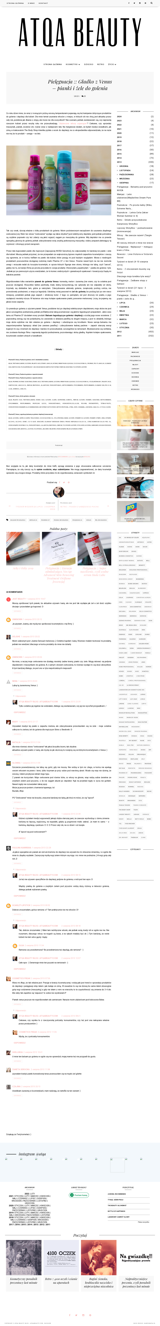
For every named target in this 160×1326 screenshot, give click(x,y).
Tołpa (136, 809)
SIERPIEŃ (41, 1198)
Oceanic (122, 754)
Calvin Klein (135, 593)
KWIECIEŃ (44, 1196)
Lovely (121, 708)
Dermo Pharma (125, 620)
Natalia (16, 742)
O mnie (31, 3)
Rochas (140, 786)
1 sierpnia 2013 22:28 (41, 848)
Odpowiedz (17, 611)
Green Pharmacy (144, 648)
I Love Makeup (136, 653)
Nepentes (122, 749)
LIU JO (121, 685)
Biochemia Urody (126, 579)
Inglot (121, 657)
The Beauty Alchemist (117, 1205)
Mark (121, 717)
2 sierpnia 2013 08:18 (71, 926)
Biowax (122, 583)
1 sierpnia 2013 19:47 (35, 599)
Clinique (138, 602)
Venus (88, 520)
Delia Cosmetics (145, 611)
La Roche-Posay (133, 685)
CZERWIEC (23, 1198)
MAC (138, 708)
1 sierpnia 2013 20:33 (27, 681)
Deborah (148, 606)
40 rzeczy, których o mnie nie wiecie (135, 243)
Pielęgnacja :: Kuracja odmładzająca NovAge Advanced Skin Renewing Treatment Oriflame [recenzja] (59, 574)
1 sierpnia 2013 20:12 (32, 619)
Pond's (143, 777)
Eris (143, 630)
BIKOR (145, 546)
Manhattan (142, 713)
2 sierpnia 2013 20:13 (30, 1086)
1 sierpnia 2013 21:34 (30, 742)
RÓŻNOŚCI (135, 389)
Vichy (121, 819)
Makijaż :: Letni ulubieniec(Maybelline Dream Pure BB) (134, 197)
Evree (147, 634)
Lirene (121, 703)
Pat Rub (122, 768)
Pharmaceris (136, 773)
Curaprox (123, 606)
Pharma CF (45, 520)
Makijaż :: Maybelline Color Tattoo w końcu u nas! (135, 494)
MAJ (14, 1198)
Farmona (122, 639)
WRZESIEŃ (16, 1201)
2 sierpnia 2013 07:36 (40, 978)
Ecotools (122, 630)
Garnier (142, 639)
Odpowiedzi (20, 696)
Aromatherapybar (126, 542)
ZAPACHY (135, 369)
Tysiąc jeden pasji (115, 1200)
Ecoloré (143, 625)
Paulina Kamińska (21, 848)
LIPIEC (32, 1198)
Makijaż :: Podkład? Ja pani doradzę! (135, 422)
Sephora (142, 796)
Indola (147, 653)
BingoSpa (122, 574)
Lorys (144, 703)
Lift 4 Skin (123, 699)
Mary (15, 722)
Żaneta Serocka (21, 1069)
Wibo (149, 819)
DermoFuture (139, 620)
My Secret (133, 740)
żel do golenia (101, 520)
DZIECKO (135, 373)
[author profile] (59, 491)
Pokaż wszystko (143, 1222)
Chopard (129, 597)
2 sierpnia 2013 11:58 (40, 1069)
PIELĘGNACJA (135, 360)
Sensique (131, 796)
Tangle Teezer (124, 805)
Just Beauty (19, 599)
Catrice (146, 593)
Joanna (122, 662)
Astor (149, 542)
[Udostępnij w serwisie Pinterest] (69, 483)
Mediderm (136, 726)
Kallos (139, 666)
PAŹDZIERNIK (29, 1201)
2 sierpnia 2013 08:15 (71, 875)
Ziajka (132, 833)
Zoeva (141, 833)
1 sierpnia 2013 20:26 (32, 657)
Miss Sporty (123, 736)
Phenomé (148, 773)
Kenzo (121, 671)
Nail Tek (130, 745)
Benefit (142, 565)
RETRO (135, 385)
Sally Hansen (124, 791)
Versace (146, 814)
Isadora (131, 657)
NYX (149, 740)
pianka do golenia (61, 520)
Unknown (17, 619)
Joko (143, 662)
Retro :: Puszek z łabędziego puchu (79, 507)
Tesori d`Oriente (139, 805)
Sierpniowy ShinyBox (127, 224)
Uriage (136, 814)
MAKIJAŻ (135, 352)
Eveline (139, 634)
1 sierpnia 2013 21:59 (30, 763)
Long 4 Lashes (133, 703)
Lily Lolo (133, 699)
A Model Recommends (117, 1194)
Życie (111, 64)
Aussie (121, 546)
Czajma (16, 1086)
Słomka (16, 763)
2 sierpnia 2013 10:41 (33, 1052)
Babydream (123, 551)
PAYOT (121, 763)
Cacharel (122, 593)
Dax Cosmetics (135, 606)
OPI (150, 749)
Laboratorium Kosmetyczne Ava (131, 689)
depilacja (33, 520)
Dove (121, 625)
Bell (148, 560)
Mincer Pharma (141, 731)
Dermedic (122, 616)
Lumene (131, 708)
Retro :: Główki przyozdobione (132, 220)
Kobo (121, 676)
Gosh (132, 648)
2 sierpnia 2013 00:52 (40, 905)
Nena (15, 681)
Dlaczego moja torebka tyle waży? (134, 276)
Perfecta (131, 768)
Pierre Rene (132, 777)
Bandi (134, 551)
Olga (21, 945)
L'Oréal (122, 680)
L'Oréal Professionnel (137, 680)
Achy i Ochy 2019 (23, 568)
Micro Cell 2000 (125, 731)
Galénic (133, 639)
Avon (138, 546)
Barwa (139, 556)
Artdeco (140, 542)
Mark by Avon (132, 717)
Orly (143, 759)
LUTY (32, 1194)
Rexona (122, 786)
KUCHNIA (135, 377)
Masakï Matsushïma (127, 722)
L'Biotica (129, 676)
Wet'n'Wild (139, 819)
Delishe (16, 636)
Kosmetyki (72, 64)
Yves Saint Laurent (126, 828)
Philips (121, 777)
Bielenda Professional (139, 570)
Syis (140, 800)
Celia (121, 597)
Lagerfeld (123, 694)
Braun (132, 588)
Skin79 (121, 800)
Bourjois (122, 588)
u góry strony (66, 456)
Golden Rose (144, 643)
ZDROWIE (135, 381)
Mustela (122, 740)
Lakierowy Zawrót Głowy (119, 1217)
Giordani (132, 643)
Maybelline (123, 726)
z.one (143, 837)
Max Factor (142, 722)
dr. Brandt (123, 837)
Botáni (144, 583)
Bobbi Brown (133, 583)
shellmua (17, 1052)
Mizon (150, 736)
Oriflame (134, 759)
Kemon (148, 666)
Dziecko (88, 64)
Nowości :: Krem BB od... (135, 519)
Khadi (129, 671)
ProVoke (122, 782)
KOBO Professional (126, 666)
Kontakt (43, 3)
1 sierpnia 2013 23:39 (71, 701)
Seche (149, 791)
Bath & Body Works (126, 560)
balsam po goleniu (17, 520)
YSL (120, 823)
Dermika (133, 616)
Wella (129, 819)
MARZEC (35, 1196)
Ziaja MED (123, 833)
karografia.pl (149, 1323)
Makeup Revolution (127, 713)
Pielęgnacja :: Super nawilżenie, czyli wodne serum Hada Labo (94, 571)
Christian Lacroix (143, 597)
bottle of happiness (116, 1211)
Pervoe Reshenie (145, 768)
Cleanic (129, 602)
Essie (130, 634)
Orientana (123, 759)
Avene (129, 546)
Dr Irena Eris (131, 625)
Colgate (148, 602)
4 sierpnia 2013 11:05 (47, 1032)
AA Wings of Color (131, 537)
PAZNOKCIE (135, 356)
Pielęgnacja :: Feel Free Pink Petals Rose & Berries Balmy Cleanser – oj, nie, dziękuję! (135, 445)
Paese (129, 763)
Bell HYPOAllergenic (127, 565)
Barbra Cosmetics (126, 556)
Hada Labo (123, 653)
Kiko (137, 671)
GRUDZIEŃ (29, 1203)
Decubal (122, 611)
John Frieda (133, 662)
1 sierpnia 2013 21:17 (28, 722)
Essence (122, 634)
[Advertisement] (135, 918)
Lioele (142, 699)
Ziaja (140, 828)
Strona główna (15, 3)
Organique (141, 754)
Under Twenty (124, 814)
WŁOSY (135, 364)
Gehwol (122, 643)
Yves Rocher (130, 823)
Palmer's (137, 763)
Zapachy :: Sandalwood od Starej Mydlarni (135, 470)
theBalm (134, 837)
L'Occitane (140, 676)
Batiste (140, 560)
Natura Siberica (143, 745)
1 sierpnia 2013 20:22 (30, 636)
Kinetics (145, 671)
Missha (134, 736)
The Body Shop (124, 809)
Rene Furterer (135, 782)
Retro (100, 64)
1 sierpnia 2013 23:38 (71, 814)
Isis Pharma (141, 657)
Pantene (148, 763)
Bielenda (122, 570)
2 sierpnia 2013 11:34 (34, 945)
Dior (150, 620)
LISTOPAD (42, 1201)
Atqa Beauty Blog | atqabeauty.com (38, 701)
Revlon (147, 782)
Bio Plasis (133, 574)
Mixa (142, 736)
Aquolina (146, 537)
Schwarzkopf (138, 791)
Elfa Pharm (133, 630)
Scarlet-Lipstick (21, 905)
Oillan (131, 754)
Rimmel (131, 786)
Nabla (121, 745)
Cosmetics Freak (21, 978)
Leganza (133, 694)
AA (120, 537)
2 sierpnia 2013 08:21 (71, 1016)
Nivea (143, 749)
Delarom (132, 611)
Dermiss (143, 616)
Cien (120, 602)
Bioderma (140, 579)
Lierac (143, 694)
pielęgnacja (77, 520)
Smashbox (131, 800)
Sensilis (122, 796)
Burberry (142, 588)
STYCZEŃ (18, 1196)
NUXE (142, 740)
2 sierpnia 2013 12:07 (71, 958)
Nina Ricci (134, 749)
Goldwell (122, 648)
